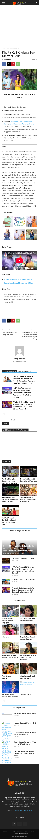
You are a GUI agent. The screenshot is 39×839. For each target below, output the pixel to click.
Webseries (6, 462)
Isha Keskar (6, 637)
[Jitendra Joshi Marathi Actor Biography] (28, 668)
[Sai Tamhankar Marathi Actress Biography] (28, 611)
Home (3, 48)
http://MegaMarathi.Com (19, 361)
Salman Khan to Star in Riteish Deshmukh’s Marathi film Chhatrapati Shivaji (29, 336)
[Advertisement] (19, 25)
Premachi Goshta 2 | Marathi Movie (23, 579)
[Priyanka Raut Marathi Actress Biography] (28, 629)
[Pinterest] (13, 64)
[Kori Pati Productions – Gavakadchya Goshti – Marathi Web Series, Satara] (10, 510)
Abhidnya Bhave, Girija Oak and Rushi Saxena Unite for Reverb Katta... (10, 481)
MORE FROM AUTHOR (25, 371)
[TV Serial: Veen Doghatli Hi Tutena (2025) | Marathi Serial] (7, 738)
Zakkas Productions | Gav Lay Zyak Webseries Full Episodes (28, 499)
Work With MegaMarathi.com (19, 833)
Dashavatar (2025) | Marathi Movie (23, 558)
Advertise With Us (22, 831)
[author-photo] (19, 356)
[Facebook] (4, 64)
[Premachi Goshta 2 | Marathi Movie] (6, 582)
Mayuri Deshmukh (15, 124)
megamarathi (7, 59)
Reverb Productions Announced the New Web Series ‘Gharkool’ (10, 499)
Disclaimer (6, 831)
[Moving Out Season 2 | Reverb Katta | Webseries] (28, 471)
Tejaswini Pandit (25, 694)
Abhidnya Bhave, (28, 124)
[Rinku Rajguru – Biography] (10, 668)
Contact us (31, 831)
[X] (9, 64)
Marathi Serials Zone (13, 48)
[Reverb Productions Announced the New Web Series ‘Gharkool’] (10, 490)
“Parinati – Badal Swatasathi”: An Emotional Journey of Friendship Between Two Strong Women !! (23, 590)
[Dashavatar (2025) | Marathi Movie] (6, 560)
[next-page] (6, 414)
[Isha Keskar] (10, 629)
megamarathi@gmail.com (23, 810)
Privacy (13, 831)
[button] (3, 2)
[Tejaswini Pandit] (28, 687)
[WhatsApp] (18, 64)
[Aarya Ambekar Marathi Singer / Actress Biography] (28, 648)
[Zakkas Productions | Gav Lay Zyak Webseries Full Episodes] (28, 490)
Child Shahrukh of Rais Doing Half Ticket (9, 334)
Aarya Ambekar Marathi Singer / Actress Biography (28, 657)
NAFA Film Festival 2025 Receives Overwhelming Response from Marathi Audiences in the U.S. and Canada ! (22, 392)
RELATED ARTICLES (9, 371)
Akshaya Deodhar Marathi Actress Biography (8, 620)
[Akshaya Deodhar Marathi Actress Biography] (10, 611)
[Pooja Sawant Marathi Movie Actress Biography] (10, 648)
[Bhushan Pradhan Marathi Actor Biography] (10, 687)
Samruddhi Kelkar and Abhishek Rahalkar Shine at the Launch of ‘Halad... (24, 753)
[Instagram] (20, 824)
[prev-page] (3, 414)
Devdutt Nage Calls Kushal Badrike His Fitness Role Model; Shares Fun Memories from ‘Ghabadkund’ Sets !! (18, 548)
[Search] (36, 2)
